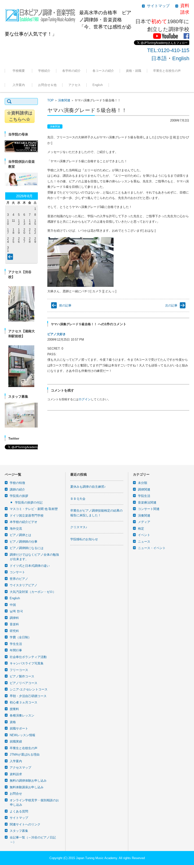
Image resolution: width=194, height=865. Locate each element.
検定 (141, 528)
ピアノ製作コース (22, 676)
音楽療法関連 (147, 502)
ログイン (85, 399)
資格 (13, 722)
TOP (50, 100)
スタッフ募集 (19, 831)
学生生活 (16, 644)
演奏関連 (64, 100)
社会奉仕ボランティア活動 (28, 657)
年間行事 (16, 650)
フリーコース (98, 84)
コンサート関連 (148, 509)
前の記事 (65, 305)
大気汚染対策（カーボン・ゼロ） (33, 592)
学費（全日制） (20, 637)
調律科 (14, 618)
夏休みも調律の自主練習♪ (88, 486)
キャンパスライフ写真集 (27, 663)
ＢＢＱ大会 (77, 498)
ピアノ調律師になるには (27, 548)
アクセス (74, 85)
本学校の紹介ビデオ (23, 522)
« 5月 (11, 257)
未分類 (142, 483)
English (180, 58)
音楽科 (14, 624)
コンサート (17, 572)
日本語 (159, 58)
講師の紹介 (17, 489)
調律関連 (144, 489)
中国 (13, 605)
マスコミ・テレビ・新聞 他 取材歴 (34, 509)
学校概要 (20, 70)
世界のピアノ (19, 579)
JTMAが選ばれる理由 (25, 754)
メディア (144, 522)
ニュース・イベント (152, 548)
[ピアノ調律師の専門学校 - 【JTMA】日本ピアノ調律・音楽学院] (40, 14)
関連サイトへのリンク (25, 824)
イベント (144, 535)
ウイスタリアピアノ (23, 585)
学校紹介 (44, 70)
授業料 (14, 709)
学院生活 (144, 496)
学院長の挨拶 (19, 496)
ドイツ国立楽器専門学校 (27, 515)
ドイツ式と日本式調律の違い (30, 566)
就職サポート (19, 728)
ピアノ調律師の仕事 (23, 541)
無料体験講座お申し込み (27, 787)
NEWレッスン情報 (22, 735)
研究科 (14, 631)
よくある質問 (19, 811)
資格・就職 (133, 70)
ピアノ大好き (56, 334)
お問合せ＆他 (47, 85)
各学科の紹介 (71, 70)
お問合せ (16, 793)
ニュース (144, 541)
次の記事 (171, 305)
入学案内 (20, 85)
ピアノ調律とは (20, 535)
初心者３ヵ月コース (23, 702)
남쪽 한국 (16, 611)
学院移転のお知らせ (84, 539)
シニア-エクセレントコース (29, 689)
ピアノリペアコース (23, 683)
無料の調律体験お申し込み (28, 780)
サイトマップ (19, 818)
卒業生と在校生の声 (167, 70)
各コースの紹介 (103, 70)
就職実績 (128, 84)
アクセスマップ (20, 767)
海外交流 (16, 528)
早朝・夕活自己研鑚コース (28, 696)
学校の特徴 (17, 483)
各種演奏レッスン (22, 715)
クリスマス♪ (78, 527)
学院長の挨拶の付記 (29, 502)
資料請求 (16, 774)
